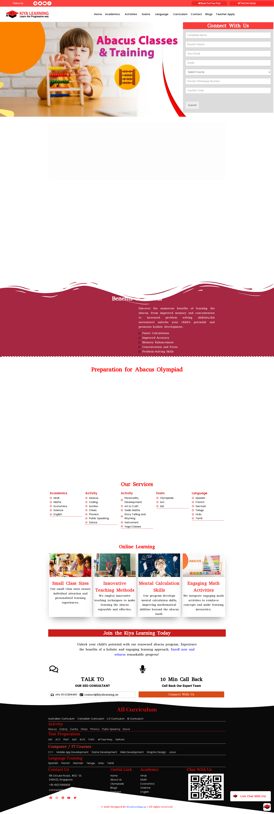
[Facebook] (50, 797)
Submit (192, 105)
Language (161, 14)
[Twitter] (75, 797)
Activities (131, 14)
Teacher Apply (248, 3)
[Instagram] (56, 797)
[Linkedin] (62, 797)
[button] (113, 14)
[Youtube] (69, 797)
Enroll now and (183, 649)
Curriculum (180, 14)
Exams (146, 14)
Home (98, 14)
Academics (112, 14)
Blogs (209, 14)
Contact (196, 14)
